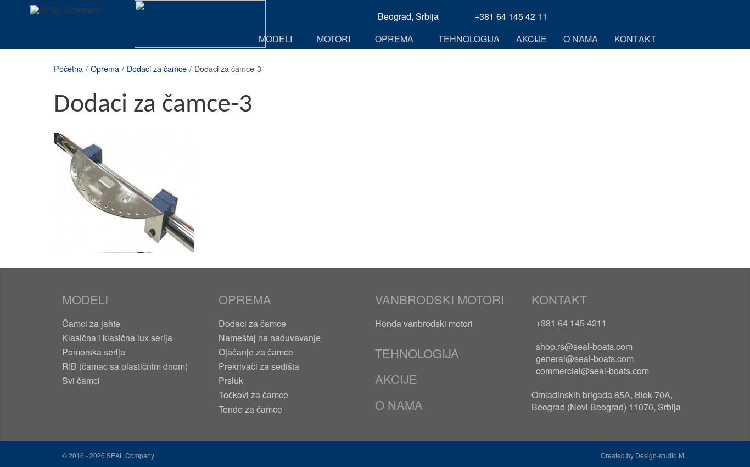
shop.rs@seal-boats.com (584, 346)
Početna (68, 68)
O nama (399, 404)
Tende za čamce (250, 409)
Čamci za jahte (91, 323)
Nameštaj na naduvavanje (270, 337)
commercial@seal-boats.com (592, 370)
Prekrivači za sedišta (259, 366)
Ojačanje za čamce (256, 352)
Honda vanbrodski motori (424, 323)
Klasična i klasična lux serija (117, 337)
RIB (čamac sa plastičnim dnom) (125, 366)
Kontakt (559, 299)
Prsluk (231, 380)
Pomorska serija (93, 352)
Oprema (105, 68)
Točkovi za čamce (253, 394)
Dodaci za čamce (157, 68)
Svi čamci (81, 380)
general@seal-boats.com (585, 358)
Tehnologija (417, 353)
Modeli (85, 299)
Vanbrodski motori (439, 299)
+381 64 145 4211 (571, 322)
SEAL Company (129, 455)
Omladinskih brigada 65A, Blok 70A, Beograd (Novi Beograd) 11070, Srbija (606, 400)
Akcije (396, 378)
